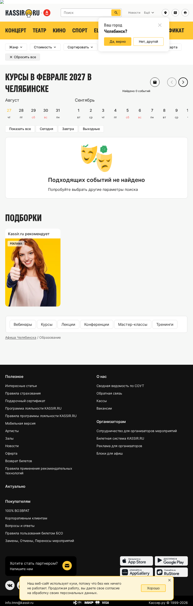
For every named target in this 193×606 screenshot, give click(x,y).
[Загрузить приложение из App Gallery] (136, 572)
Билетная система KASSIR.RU (120, 438)
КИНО (59, 30)
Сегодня (46, 129)
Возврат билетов (18, 461)
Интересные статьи (21, 386)
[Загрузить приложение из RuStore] (171, 572)
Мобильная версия (20, 423)
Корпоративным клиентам (26, 518)
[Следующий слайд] (183, 82)
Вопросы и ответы (20, 526)
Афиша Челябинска (20, 337)
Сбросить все (25, 57)
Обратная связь (109, 393)
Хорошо (153, 588)
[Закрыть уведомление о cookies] (169, 580)
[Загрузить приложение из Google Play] (171, 561)
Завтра (68, 129)
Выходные (91, 129)
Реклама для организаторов (119, 446)
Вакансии (104, 408)
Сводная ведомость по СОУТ (120, 386)
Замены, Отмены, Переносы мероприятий (39, 541)
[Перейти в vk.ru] (10, 585)
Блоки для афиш (109, 453)
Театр (39, 30)
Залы (9, 438)
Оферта (11, 453)
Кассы (101, 401)
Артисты (12, 431)
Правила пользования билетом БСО (34, 533)
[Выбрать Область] (175, 12)
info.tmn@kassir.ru (19, 603)
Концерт (15, 30)
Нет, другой (148, 41)
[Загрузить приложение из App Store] (136, 561)
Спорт (79, 30)
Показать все (20, 129)
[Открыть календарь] (155, 82)
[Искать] (116, 12)
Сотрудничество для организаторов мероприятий (136, 431)
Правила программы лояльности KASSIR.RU (40, 416)
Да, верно (118, 41)
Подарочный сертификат (25, 401)
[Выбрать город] (165, 12)
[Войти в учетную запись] (185, 12)
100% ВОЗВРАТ (17, 511)
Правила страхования (23, 393)
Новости (12, 446)
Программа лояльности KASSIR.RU (33, 408)
